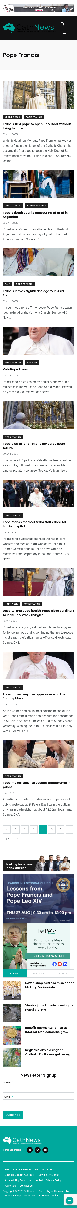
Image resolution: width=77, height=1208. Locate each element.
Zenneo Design (50, 1195)
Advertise (10, 1185)
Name (8, 1082)
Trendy (62, 973)
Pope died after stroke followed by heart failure (34, 446)
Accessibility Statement (18, 1180)
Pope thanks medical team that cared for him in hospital (35, 524)
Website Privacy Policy (48, 1180)
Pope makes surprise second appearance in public (36, 785)
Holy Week (11, 604)
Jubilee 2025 (12, 117)
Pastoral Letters (44, 1169)
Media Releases (22, 1169)
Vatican (32, 363)
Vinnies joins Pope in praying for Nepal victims (49, 1007)
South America (36, 206)
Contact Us (26, 1185)
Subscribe (13, 1115)
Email (8, 1097)
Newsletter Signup (48, 1174)
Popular (38, 973)
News (6, 1169)
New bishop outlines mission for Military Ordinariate (49, 985)
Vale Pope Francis (16, 369)
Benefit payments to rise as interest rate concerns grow (46, 1030)
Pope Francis (34, 117)
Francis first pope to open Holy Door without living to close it (37, 126)
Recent (15, 973)
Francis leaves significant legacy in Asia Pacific (33, 293)
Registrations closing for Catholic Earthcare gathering (47, 1052)
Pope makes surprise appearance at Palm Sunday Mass (35, 696)
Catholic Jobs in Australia (19, 1174)
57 (7, 839)
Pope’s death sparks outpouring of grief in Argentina (35, 215)
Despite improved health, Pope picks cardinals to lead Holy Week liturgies (38, 613)
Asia (7, 284)
